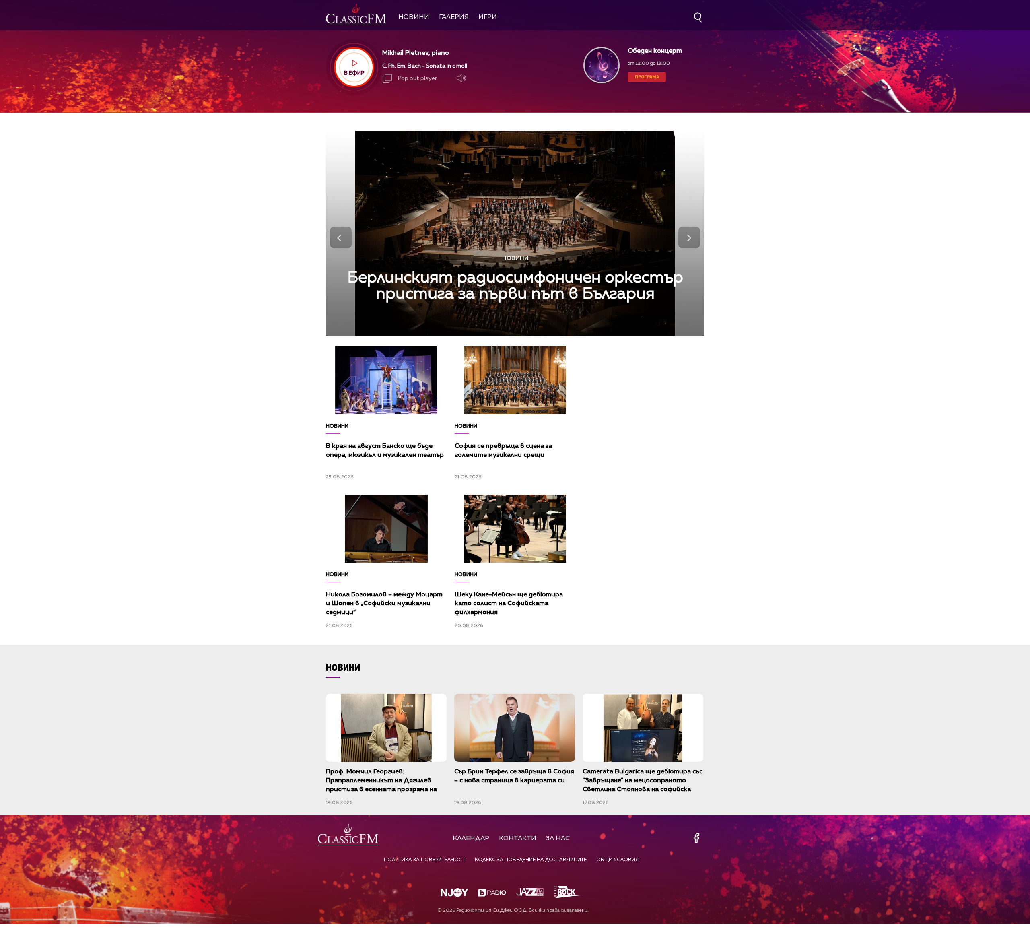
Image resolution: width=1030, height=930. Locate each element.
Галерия (454, 17)
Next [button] (689, 237)
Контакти (517, 838)
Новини (413, 17)
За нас (558, 838)
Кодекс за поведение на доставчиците (531, 860)
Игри (487, 17)
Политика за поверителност (424, 860)
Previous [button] (341, 237)
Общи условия (617, 860)
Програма (647, 77)
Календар (471, 838)
